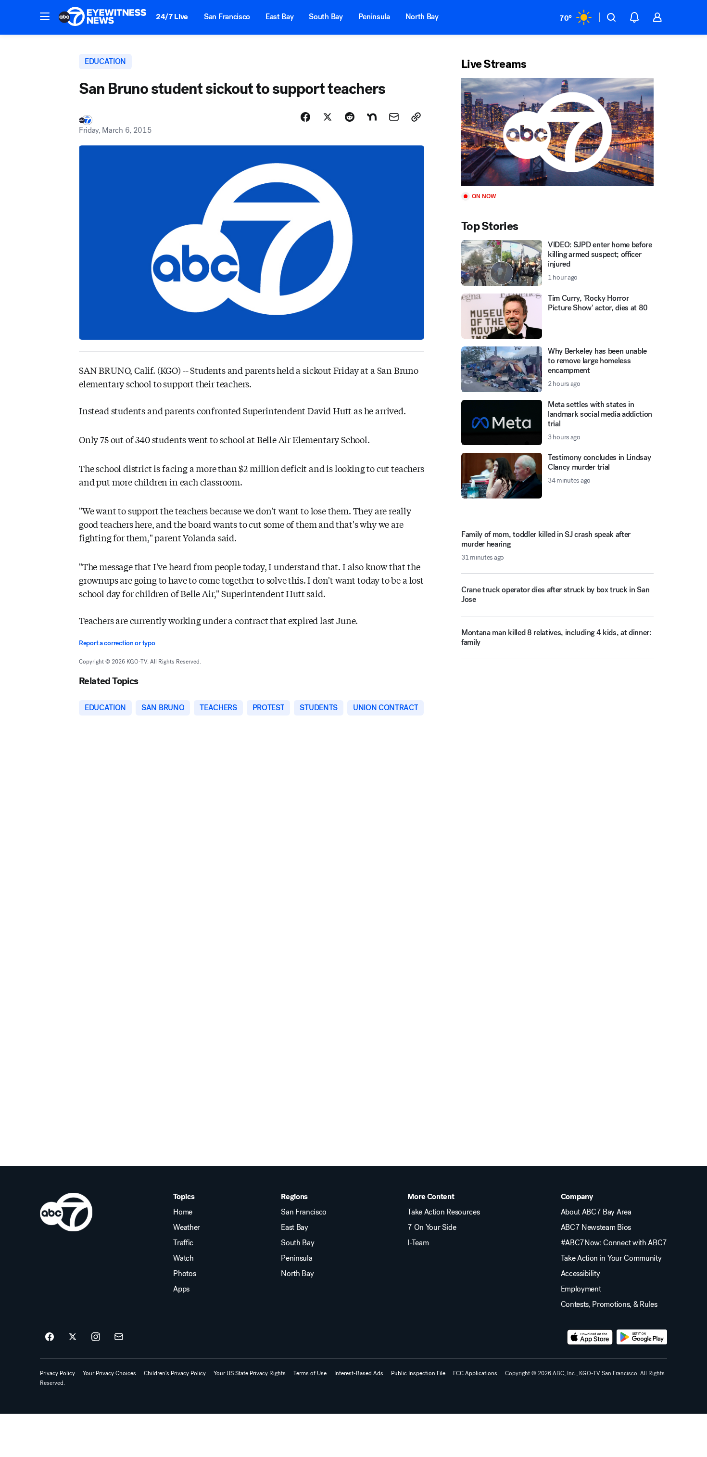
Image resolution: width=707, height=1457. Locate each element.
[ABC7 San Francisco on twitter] (72, 1337)
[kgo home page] (66, 1212)
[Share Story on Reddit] (349, 117)
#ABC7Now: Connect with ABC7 (614, 1243)
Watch (183, 1258)
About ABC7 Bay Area (596, 1212)
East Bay (279, 17)
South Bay (325, 17)
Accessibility (580, 1274)
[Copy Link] (416, 117)
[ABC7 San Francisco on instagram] (95, 1337)
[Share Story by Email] (394, 117)
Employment (581, 1289)
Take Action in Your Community (611, 1258)
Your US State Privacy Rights (250, 1373)
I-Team (418, 1243)
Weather (186, 1227)
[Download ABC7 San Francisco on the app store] (590, 1337)
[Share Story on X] (327, 117)
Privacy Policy (57, 1373)
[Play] (557, 132)
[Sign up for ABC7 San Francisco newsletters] (118, 1337)
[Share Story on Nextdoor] (372, 117)
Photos (184, 1274)
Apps (181, 1289)
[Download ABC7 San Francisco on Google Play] (642, 1337)
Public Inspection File (418, 1373)
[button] (45, 16)
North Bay (422, 17)
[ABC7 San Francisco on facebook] (49, 1337)
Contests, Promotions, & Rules (609, 1304)
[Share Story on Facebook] (305, 117)
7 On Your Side (431, 1227)
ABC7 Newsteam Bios (596, 1227)
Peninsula (374, 17)
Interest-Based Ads (358, 1373)
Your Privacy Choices (109, 1373)
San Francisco (227, 17)
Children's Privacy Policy (175, 1373)
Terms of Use (310, 1373)
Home (182, 1212)
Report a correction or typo (117, 643)
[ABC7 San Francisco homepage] (102, 17)
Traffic (183, 1243)
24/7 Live (172, 17)
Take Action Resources (443, 1212)
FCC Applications (475, 1373)
